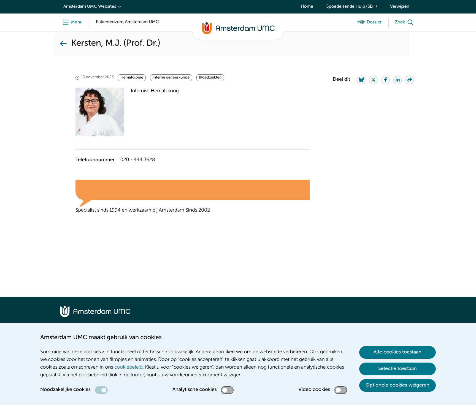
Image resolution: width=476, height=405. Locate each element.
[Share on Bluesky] (361, 79)
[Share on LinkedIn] (397, 79)
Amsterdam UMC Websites (89, 6)
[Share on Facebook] (385, 79)
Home (307, 6)
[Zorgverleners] (63, 43)
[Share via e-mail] (409, 79)
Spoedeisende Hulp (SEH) (351, 6)
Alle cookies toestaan (397, 352)
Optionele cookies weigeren (397, 385)
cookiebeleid (128, 367)
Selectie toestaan (397, 368)
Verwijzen (399, 6)
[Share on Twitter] (373, 79)
